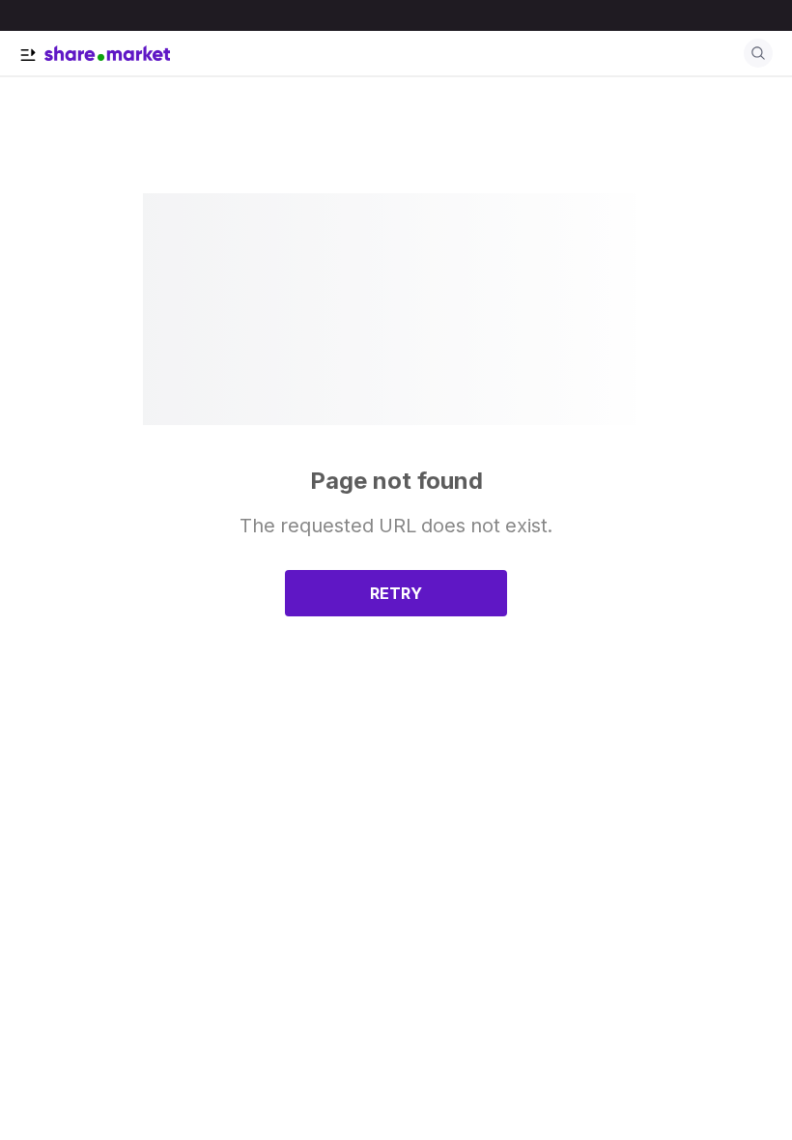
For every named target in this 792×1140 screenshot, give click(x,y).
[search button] (758, 53)
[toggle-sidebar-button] (28, 55)
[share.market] (107, 53)
